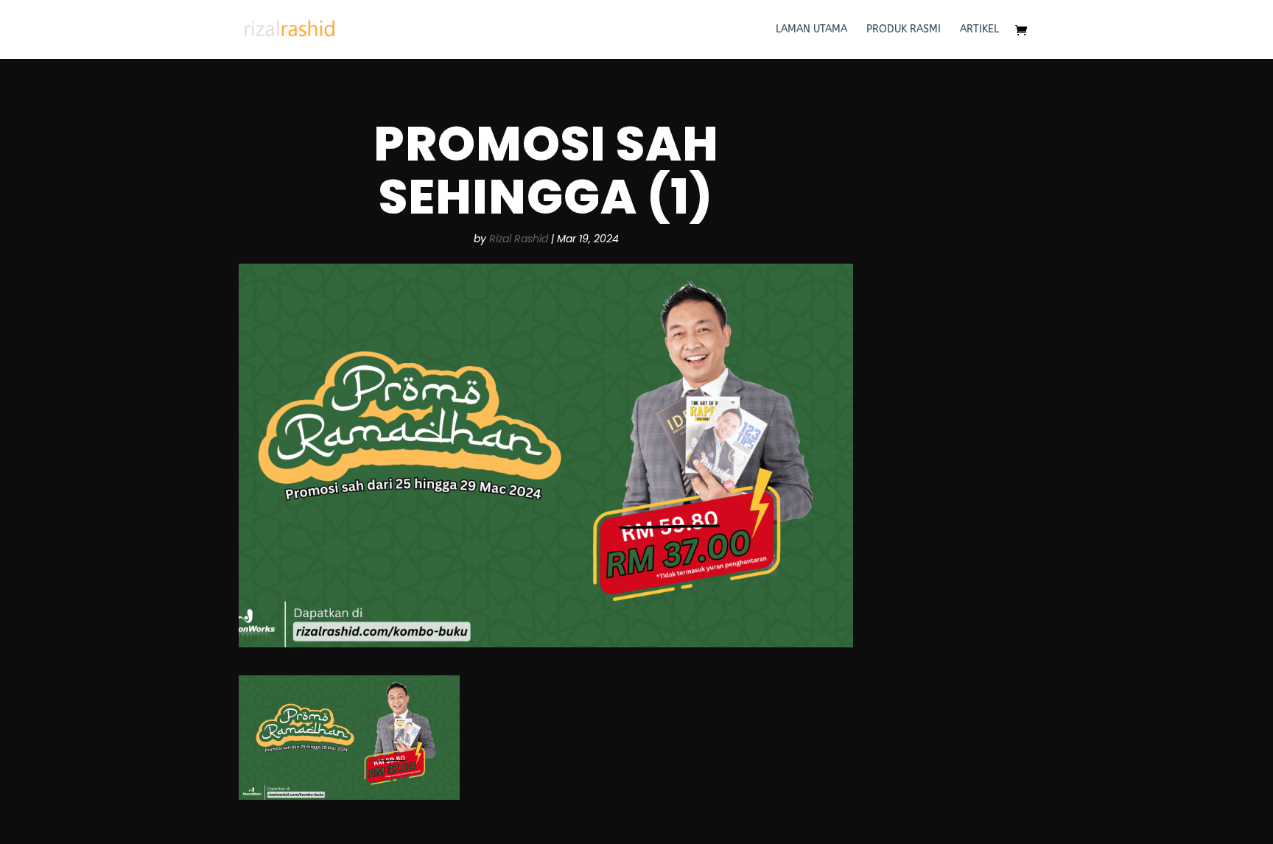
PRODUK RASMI (903, 29)
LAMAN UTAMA (811, 29)
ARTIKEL (979, 29)
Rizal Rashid (518, 238)
